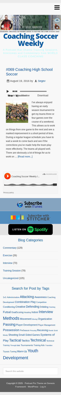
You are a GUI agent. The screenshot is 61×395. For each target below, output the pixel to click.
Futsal (7, 312)
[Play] (8, 91)
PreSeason (24, 330)
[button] (30, 7)
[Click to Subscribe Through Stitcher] (30, 217)
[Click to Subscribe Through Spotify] (30, 229)
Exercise (7, 255)
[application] (30, 91)
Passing (9, 324)
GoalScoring (17, 312)
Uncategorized (10, 278)
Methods (11, 318)
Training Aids (39, 345)
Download (42, 95)
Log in (43, 386)
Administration (13, 297)
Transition (48, 345)
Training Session (12, 270)
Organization (45, 318)
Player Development (26, 325)
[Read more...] (25, 156)
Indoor (35, 312)
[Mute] (17, 96)
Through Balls (15, 345)
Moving (34, 319)
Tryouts (6, 351)
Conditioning (9, 307)
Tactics (25, 340)
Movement (26, 318)
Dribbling (44, 307)
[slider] (23, 95)
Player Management (46, 325)
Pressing (33, 330)
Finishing (52, 307)
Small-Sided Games (29, 335)
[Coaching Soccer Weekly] (30, 30)
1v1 (4, 297)
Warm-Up (22, 351)
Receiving (42, 330)
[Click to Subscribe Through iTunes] (30, 204)
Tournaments (27, 345)
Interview (7, 263)
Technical (38, 340)
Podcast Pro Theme (34, 383)
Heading (27, 312)
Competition (41, 302)
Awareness (40, 297)
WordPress (33, 386)
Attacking (27, 297)
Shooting (13, 334)
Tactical (15, 340)
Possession (11, 330)
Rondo (51, 330)
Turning (13, 351)
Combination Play (25, 301)
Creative (20, 306)
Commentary (9, 248)
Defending (32, 306)
